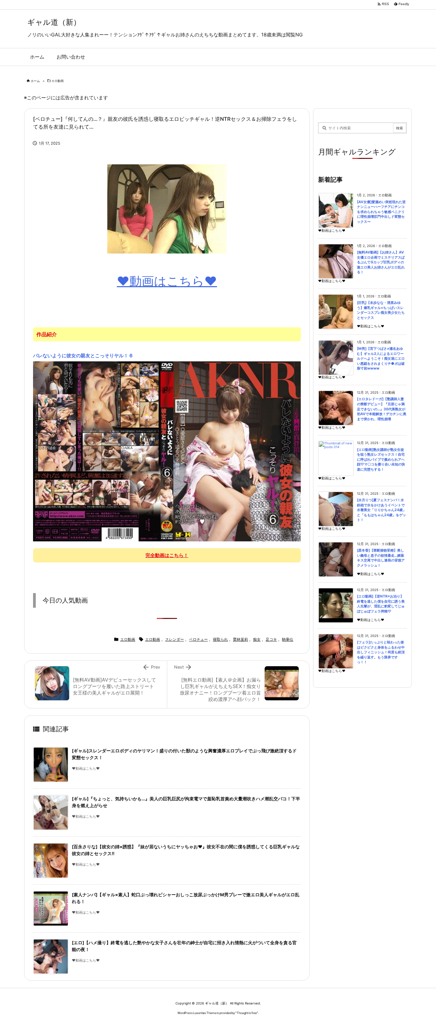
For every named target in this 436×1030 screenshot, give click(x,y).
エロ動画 (57, 81)
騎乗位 (287, 639)
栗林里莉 (240, 639)
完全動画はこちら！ (166, 555)
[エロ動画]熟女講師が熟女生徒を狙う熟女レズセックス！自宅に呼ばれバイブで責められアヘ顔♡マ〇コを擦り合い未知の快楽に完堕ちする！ (381, 459)
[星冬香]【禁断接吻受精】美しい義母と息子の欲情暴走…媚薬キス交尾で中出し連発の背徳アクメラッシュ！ (381, 558)
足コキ (271, 639)
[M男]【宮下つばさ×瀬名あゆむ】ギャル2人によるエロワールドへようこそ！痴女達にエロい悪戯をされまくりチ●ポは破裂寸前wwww (381, 358)
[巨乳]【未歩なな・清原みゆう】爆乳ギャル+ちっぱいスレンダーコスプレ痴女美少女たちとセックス (381, 310)
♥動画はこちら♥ (167, 281)
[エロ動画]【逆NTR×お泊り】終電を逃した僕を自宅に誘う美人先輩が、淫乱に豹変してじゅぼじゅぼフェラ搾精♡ (381, 604)
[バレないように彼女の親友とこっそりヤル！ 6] (167, 451)
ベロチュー (198, 639)
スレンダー (174, 639)
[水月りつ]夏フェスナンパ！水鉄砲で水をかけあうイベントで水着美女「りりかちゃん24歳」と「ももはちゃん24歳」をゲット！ (381, 510)
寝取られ (220, 639)
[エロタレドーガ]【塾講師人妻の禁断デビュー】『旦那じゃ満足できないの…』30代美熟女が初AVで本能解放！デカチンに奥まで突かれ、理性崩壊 (381, 409)
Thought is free (247, 1013)
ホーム (35, 81)
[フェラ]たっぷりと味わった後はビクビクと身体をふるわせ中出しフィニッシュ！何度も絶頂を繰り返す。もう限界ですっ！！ (381, 652)
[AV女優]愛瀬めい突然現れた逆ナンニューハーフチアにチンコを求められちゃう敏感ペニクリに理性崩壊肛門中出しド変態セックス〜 (381, 212)
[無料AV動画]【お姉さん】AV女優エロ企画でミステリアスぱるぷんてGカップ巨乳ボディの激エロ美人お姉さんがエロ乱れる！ (381, 262)
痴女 (257, 639)
